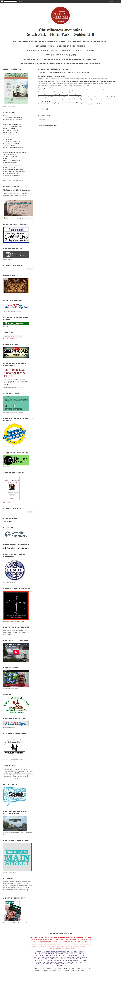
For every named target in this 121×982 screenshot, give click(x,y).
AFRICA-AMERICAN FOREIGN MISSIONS (14, 152)
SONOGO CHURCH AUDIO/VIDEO (12, 124)
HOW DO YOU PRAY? (9, 158)
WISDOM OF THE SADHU (10, 156)
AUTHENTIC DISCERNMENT (11, 178)
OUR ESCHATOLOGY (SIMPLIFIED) (13, 169)
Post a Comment (42, 119)
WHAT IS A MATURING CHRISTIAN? (13, 148)
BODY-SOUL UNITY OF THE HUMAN (13, 180)
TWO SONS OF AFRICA (9, 154)
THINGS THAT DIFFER (9, 145)
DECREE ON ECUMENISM (10, 130)
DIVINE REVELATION (9, 167)
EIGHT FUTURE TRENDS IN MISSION (13, 150)
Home (78, 122)
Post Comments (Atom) (51, 125)
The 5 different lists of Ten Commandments (16, 190)
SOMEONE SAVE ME (9, 135)
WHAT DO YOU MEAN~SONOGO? (12, 120)
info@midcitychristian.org (16, 548)
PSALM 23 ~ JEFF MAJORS (10, 133)
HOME (5, 115)
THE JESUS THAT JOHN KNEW (11, 176)
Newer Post (41, 122)
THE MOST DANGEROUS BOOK (12, 141)
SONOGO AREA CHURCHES (11, 122)
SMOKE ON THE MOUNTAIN (11, 143)
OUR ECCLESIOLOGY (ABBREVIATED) (14, 171)
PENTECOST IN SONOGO (10, 128)
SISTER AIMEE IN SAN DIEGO (11, 161)
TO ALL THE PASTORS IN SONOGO (12, 126)
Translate (15, 339)
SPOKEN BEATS (7, 139)
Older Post (115, 122)
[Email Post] (46, 109)
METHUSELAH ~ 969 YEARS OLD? (12, 165)
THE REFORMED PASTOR (10, 163)
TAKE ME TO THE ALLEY (10, 137)
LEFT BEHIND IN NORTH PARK (11, 173)
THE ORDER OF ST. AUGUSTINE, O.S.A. (14, 118)
